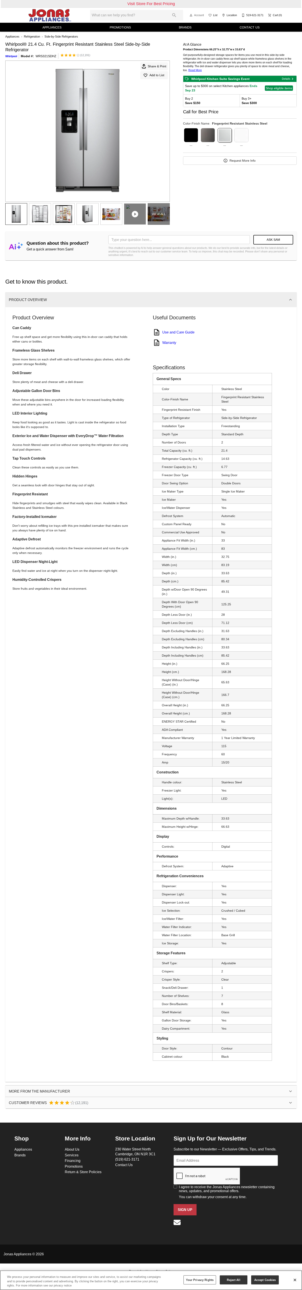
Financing (72, 1161)
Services (71, 1155)
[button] (191, 15)
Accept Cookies (265, 1279)
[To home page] (49, 15)
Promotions (120, 27)
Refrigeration (32, 36)
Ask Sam (273, 239)
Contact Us (250, 27)
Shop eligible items (279, 88)
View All (159, 214)
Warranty (169, 343)
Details (286, 78)
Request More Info (242, 160)
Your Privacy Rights (200, 1279)
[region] (151, 1280)
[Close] (295, 1280)
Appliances (51, 27)
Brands (185, 27)
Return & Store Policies (83, 1172)
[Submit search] (174, 15)
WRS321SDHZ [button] (46, 56)
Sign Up (185, 1210)
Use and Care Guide (178, 332)
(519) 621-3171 (127, 1159)
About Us (72, 1149)
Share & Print (157, 66)
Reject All (233, 1279)
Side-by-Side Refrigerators (61, 36)
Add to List (156, 75)
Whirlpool (11, 56)
